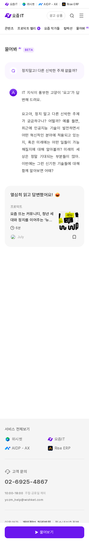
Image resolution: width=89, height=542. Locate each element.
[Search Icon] (72, 15)
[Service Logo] (14, 16)
